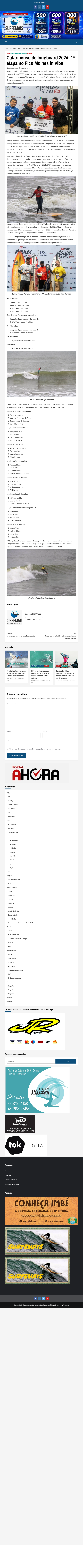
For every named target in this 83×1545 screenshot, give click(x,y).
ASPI (8, 53)
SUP (9, 974)
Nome (9, 731)
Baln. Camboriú (15, 860)
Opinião (9, 927)
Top (8, 666)
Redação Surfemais (13, 68)
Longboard (23, 53)
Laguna (12, 852)
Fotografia (11, 895)
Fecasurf (13, 53)
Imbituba (18, 663)
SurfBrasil (64, 666)
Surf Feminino (13, 832)
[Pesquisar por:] (31, 1061)
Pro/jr (10, 812)
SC (22, 663)
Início (7, 1171)
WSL (8, 793)
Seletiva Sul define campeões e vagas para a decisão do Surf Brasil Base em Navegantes (65, 674)
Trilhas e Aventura (14, 978)
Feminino (11, 816)
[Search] (75, 42)
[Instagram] (39, 7)
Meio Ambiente (39, 666)
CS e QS (10, 801)
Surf (9, 946)
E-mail (45, 731)
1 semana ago (47, 680)
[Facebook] (35, 7)
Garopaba (13, 844)
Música (10, 899)
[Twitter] (43, 7)
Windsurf (11, 966)
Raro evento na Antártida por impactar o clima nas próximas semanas (60, 636)
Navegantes (14, 840)
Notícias (29, 53)
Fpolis (12, 864)
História (11, 903)
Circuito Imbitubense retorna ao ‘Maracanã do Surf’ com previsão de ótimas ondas (16, 673)
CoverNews (55, 1305)
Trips (9, 883)
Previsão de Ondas (13, 911)
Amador (11, 828)
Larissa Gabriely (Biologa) (18, 939)
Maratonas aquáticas (15, 970)
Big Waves (11, 809)
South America (13, 805)
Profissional (12, 824)
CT (9, 797)
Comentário (11, 704)
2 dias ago (21, 678)
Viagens (9, 875)
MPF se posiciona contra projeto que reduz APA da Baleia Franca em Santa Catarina (40, 674)
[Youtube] (47, 7)
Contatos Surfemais (12, 1184)
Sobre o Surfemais (11, 1180)
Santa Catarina (13, 915)
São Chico (13, 856)
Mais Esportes (11, 950)
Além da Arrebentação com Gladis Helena (21, 923)
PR (9, 872)
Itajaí (18, 53)
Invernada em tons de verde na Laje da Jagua (21, 634)
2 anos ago (23, 68)
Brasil (33, 666)
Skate (10, 931)
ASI (8, 663)
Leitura (10, 907)
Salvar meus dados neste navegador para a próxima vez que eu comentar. (35, 749)
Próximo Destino (14, 879)
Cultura (9, 891)
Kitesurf (11, 962)
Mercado (8, 1175)
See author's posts (34, 619)
